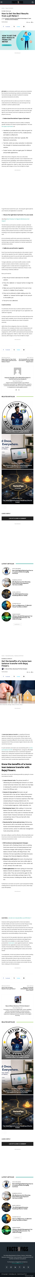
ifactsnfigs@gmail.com (17, 1263)
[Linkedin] (15, 1267)
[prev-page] (3, 507)
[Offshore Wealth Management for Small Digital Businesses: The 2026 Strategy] (6, 617)
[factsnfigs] (17, 2)
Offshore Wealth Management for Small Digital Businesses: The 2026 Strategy (22, 617)
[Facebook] (16, 389)
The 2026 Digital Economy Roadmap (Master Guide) (17, 501)
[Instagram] (11, 1267)
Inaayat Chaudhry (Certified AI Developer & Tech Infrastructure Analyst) (18, 19)
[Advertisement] (17, 71)
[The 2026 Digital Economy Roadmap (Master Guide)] (17, 486)
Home (3, 8)
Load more (17, 624)
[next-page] (5, 507)
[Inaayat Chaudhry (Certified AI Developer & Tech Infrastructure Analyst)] (3, 19)
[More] (24, 26)
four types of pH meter (7, 126)
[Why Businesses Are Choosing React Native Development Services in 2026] (17, 451)
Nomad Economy (16, 614)
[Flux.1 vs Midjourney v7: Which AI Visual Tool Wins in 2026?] (6, 605)
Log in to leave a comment (17, 518)
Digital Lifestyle (17, 498)
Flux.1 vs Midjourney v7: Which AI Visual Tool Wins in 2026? (21, 606)
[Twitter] (19, 389)
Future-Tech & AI (9, 8)
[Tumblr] (24, 1267)
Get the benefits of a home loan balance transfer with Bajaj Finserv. (26, 360)
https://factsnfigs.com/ (17, 381)
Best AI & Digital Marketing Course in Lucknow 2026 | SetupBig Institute (17, 431)
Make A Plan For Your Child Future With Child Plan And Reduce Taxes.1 (9, 360)
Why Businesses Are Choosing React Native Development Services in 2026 (17, 466)
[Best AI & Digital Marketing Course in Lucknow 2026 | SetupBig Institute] (17, 416)
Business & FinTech (17, 463)
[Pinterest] (19, 1267)
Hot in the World (17, 428)
